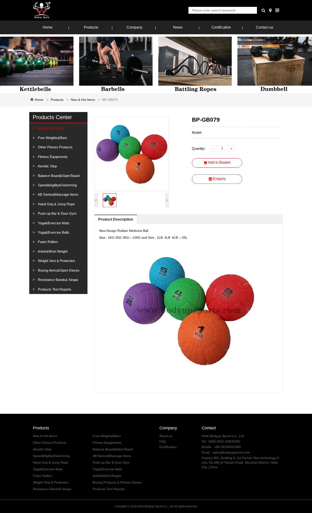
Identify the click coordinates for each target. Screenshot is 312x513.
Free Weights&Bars (52, 138)
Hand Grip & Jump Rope (56, 204)
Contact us (264, 27)
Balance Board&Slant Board (58, 176)
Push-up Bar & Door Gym (57, 213)
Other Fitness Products (55, 147)
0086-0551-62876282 (224, 441)
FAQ (162, 441)
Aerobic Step (47, 166)
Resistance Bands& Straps (57, 280)
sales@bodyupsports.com (231, 452)
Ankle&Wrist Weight (52, 251)
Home (48, 27)
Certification (221, 27)
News (177, 27)
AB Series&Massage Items (57, 194)
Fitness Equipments (52, 157)
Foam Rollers (47, 242)
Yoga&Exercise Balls (53, 232)
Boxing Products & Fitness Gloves (117, 482)
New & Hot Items (83, 100)
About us (165, 436)
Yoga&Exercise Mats (53, 223)
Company (134, 27)
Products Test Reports (54, 289)
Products (91, 27)
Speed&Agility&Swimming (57, 185)
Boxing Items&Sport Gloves (58, 270)
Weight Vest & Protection (56, 261)
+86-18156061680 (227, 447)
